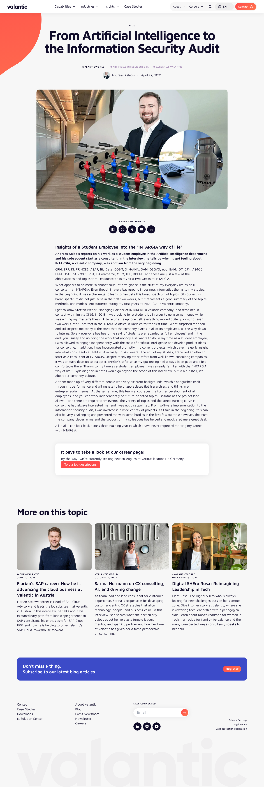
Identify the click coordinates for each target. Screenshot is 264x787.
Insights (109, 6)
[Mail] (142, 229)
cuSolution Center (30, 718)
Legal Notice (240, 724)
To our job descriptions (80, 464)
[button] (224, 6)
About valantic (85, 704)
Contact (243, 6)
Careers (194, 6)
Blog (78, 709)
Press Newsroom (87, 714)
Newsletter (83, 718)
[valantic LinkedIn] (151, 229)
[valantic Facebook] (113, 229)
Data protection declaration (231, 728)
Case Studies (133, 6)
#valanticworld (93, 66)
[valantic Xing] (132, 229)
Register (232, 668)
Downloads (25, 714)
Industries (87, 6)
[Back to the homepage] (17, 6)
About (177, 6)
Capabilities (63, 6)
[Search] (210, 6)
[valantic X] (123, 229)
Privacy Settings (237, 720)
